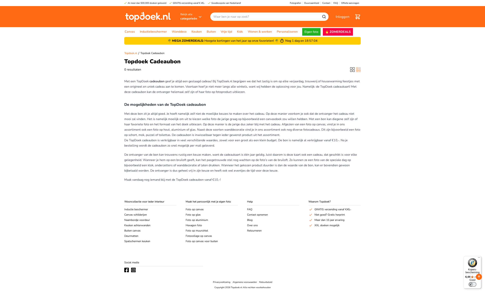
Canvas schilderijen (135, 215)
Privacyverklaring (221, 282)
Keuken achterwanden (137, 225)
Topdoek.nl (130, 53)
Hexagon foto (194, 225)
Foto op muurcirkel (197, 230)
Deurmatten (131, 236)
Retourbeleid (265, 282)
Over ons (252, 225)
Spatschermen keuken (137, 241)
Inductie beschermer (136, 209)
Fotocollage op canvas (199, 236)
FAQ (249, 209)
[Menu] (479, 258)
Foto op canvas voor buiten (202, 241)
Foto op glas (193, 215)
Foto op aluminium (197, 220)
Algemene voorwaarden (245, 282)
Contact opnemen (257, 215)
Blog (250, 220)
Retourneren (254, 230)
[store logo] (148, 16)
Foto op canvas (195, 209)
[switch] (472, 284)
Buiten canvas (132, 230)
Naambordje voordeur (137, 220)
